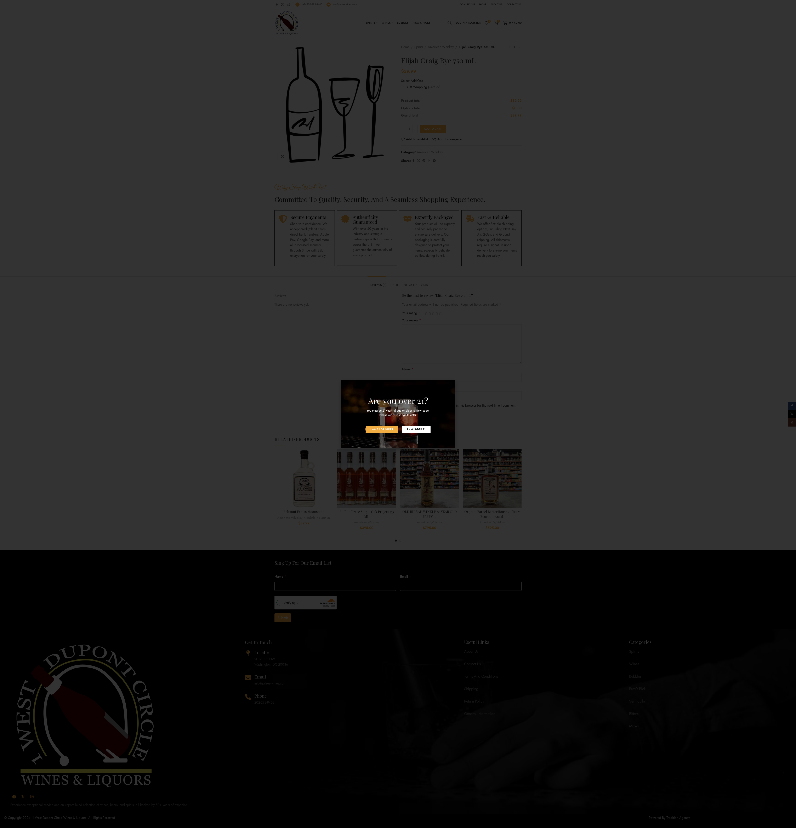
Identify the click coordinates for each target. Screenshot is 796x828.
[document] (398, 414)
